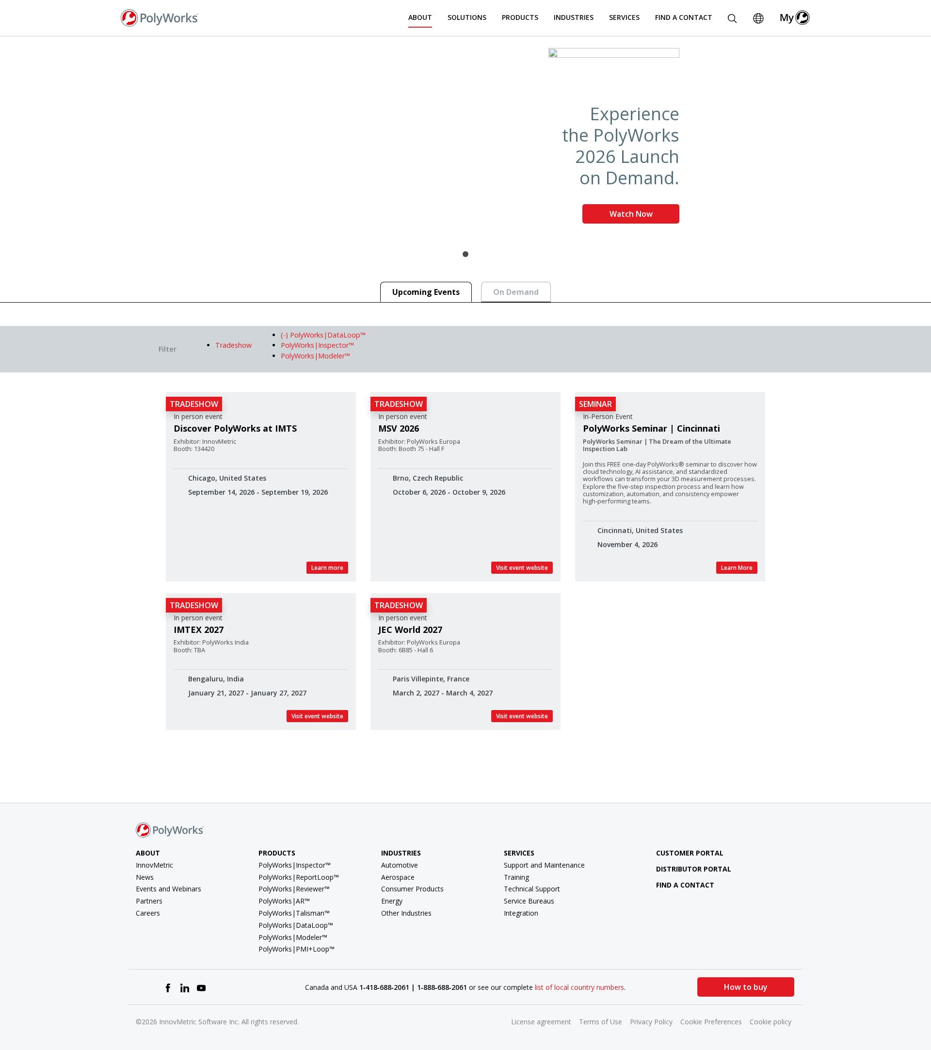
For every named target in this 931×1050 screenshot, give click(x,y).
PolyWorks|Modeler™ (292, 937)
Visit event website (522, 568)
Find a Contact (683, 17)
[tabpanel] (465, 139)
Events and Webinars (168, 888)
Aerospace (398, 877)
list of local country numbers (579, 987)
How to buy (746, 987)
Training (516, 877)
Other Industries (406, 913)
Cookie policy (770, 1021)
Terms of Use (600, 1021)
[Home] (159, 17)
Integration (521, 913)
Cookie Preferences (711, 1021)
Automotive (399, 865)
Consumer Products (412, 888)
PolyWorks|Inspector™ (294, 865)
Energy (391, 900)
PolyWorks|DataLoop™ (295, 925)
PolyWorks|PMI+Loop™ (296, 948)
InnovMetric (154, 865)
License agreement (541, 1021)
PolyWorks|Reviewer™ (294, 888)
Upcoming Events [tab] (426, 292)
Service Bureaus (529, 900)
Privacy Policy (651, 1021)
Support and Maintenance (544, 865)
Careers (148, 913)
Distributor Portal (693, 868)
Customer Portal (689, 852)
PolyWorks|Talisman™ (294, 913)
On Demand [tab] (516, 292)
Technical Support (532, 888)
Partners (149, 900)
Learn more (327, 568)
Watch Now (631, 214)
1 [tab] (465, 254)
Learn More (737, 568)
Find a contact (685, 884)
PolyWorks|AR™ (284, 900)
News (145, 877)
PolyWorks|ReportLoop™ (298, 877)
